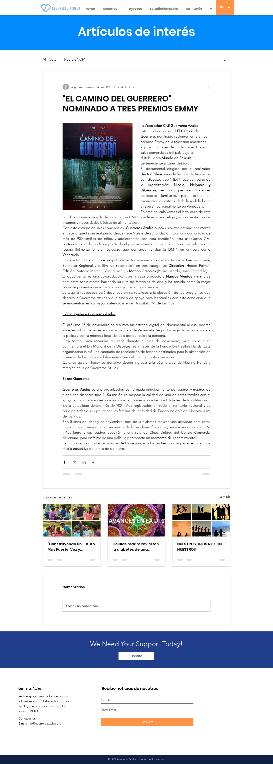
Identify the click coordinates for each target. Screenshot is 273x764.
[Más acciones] (208, 87)
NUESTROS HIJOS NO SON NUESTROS (199, 546)
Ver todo (225, 496)
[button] (225, 59)
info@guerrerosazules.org (44, 723)
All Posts (49, 59)
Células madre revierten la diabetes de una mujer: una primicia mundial (136, 546)
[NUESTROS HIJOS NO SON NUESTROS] (201, 520)
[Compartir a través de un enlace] (94, 462)
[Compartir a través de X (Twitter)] (74, 462)
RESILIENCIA (74, 59)
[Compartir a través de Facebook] (64, 462)
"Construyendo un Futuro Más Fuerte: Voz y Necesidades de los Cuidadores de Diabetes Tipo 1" (71, 546)
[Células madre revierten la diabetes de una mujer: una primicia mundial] (136, 520)
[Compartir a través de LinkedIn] (84, 462)
